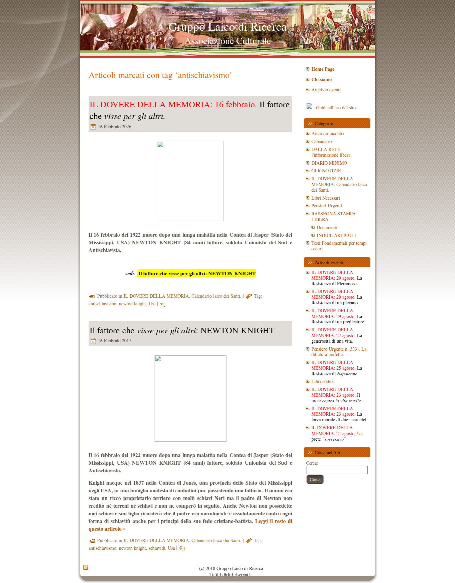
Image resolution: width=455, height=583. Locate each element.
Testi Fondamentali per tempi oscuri (339, 246)
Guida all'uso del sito (336, 107)
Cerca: (312, 463)
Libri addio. (322, 381)
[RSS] (85, 567)
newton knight (132, 303)
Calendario (321, 141)
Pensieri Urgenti (326, 205)
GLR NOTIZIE (326, 170)
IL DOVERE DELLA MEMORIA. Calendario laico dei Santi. (182, 296)
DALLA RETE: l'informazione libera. (331, 152)
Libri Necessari (325, 198)
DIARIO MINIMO (329, 163)
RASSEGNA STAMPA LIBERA (333, 216)
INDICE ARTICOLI (336, 235)
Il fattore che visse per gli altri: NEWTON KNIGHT (197, 273)
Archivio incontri (327, 133)
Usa (152, 303)
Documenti (327, 227)
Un (337, 433)
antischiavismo (102, 303)
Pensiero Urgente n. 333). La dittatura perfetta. (338, 352)
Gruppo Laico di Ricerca (228, 26)
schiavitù (157, 548)
